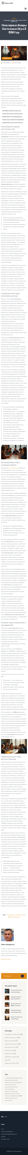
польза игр (7, 1095)
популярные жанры (20, 915)
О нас (2, 1129)
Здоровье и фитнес (10, 1053)
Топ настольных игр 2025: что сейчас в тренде (16, 1004)
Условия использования (7, 1131)
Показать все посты (6, 959)
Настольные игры (10, 1050)
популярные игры (18, 1078)
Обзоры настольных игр (12, 1063)
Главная (14, 18)
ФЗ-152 (3, 1136)
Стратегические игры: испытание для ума (12, 114)
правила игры (14, 1080)
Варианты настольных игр (13, 1044)
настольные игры (13, 468)
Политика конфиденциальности (9, 1134)
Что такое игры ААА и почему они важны (16, 991)
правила (20, 1082)
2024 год (10, 917)
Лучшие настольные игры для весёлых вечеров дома (16, 998)
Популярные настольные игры (14, 1034)
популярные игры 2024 (16, 1095)
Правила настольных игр (12, 1037)
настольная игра (9, 1087)
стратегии (7, 1084)
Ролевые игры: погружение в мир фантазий (13, 119)
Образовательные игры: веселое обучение (12, 122)
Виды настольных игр (11, 1047)
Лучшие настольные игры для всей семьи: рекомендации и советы (16, 1011)
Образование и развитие (12, 1056)
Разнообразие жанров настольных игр (11, 111)
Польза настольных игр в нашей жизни (16, 1018)
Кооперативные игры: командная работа (12, 117)
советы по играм (15, 1093)
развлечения (17, 917)
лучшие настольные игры (11, 1091)
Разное (7, 1060)
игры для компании (9, 1089)
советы (14, 1084)
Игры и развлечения (11, 1040)
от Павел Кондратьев (6, 62)
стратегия (15, 1082)
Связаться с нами (5, 1139)
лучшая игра (8, 1093)
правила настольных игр (11, 1098)
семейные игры (8, 1082)
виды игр (15, 1087)
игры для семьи (8, 1100)
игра (11, 1084)
